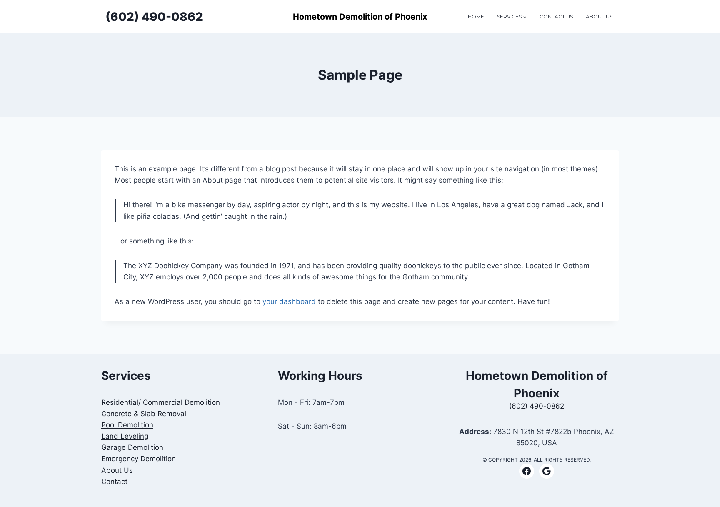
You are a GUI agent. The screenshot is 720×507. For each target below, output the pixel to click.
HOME (476, 16)
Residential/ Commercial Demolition (160, 402)
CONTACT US (556, 16)
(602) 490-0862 (536, 406)
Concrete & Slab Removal (143, 413)
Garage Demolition (132, 447)
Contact (114, 481)
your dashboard (289, 301)
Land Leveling (124, 436)
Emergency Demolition (138, 458)
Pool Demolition (127, 425)
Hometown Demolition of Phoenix (360, 17)
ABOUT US (599, 16)
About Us (117, 470)
